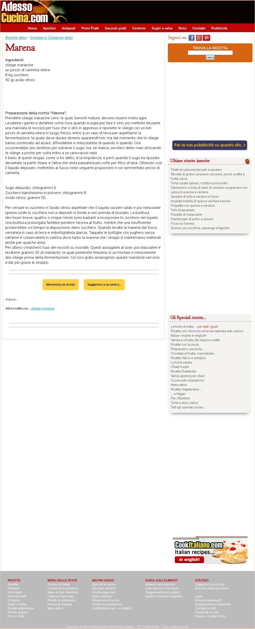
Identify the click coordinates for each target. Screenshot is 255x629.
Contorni (139, 28)
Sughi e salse (162, 28)
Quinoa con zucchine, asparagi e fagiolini (200, 228)
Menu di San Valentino (63, 592)
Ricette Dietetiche (183, 371)
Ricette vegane (18, 612)
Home (32, 28)
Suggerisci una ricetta (209, 584)
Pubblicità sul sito (207, 612)
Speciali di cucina (104, 584)
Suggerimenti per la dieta (162, 592)
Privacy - (201, 616)
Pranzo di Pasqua (60, 604)
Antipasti (68, 28)
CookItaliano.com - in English (112, 608)
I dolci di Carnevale (61, 596)
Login (199, 596)
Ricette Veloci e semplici (188, 358)
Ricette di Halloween (62, 600)
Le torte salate (181, 362)
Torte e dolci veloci (184, 403)
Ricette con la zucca (185, 344)
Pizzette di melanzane (186, 214)
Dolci (183, 28)
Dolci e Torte (16, 616)
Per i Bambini (180, 398)
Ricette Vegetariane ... (186, 389)
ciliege (36, 308)
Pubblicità (219, 28)
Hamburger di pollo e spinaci (192, 219)
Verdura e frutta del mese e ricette (195, 340)
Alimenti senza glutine (160, 584)
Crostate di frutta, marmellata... (193, 353)
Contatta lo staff (205, 608)
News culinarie (102, 596)
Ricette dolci (16, 37)
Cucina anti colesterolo (187, 380)
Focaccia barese (182, 223)
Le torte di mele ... (183, 326)
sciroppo (48, 308)
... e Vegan (178, 394)
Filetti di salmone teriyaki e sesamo (196, 170)
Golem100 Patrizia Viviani (116, 627)
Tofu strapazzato (183, 210)
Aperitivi (49, 28)
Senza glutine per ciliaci (188, 376)
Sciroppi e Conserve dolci (51, 37)
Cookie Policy (216, 616)
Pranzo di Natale (59, 584)
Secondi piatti (115, 28)
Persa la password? (208, 600)
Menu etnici (179, 385)
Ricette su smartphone (107, 604)
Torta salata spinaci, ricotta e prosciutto (199, 183)
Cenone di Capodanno (63, 588)
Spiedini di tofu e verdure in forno (195, 196)
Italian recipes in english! (188, 335)
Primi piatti (15, 592)
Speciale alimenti (104, 588)
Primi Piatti (90, 28)
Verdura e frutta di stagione (163, 596)
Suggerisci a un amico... (104, 284)
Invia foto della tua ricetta (212, 588)
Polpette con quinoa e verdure (193, 205)
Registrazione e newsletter (213, 604)
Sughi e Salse (17, 604)
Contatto (198, 28)
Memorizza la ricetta (60, 284)
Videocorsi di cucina (106, 600)
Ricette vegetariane (21, 608)
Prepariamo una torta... (187, 349)
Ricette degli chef (104, 592)
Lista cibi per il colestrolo (162, 588)
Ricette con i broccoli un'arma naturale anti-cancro (207, 331)
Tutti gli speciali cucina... (188, 407)
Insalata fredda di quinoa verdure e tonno (201, 201)
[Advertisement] (164, 11)
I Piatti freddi (180, 367)
